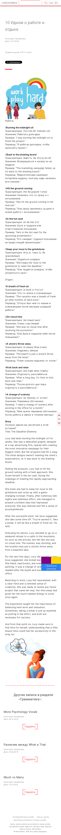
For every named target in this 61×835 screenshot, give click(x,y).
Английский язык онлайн (23, 817)
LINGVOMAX (9, 2)
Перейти (30, 726)
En (56, 2)
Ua (51, 2)
